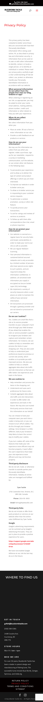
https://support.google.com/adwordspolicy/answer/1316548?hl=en (21, 544)
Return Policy (20, 680)
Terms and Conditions (20, 686)
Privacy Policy (20, 683)
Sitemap (20, 689)
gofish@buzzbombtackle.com (15, 623)
